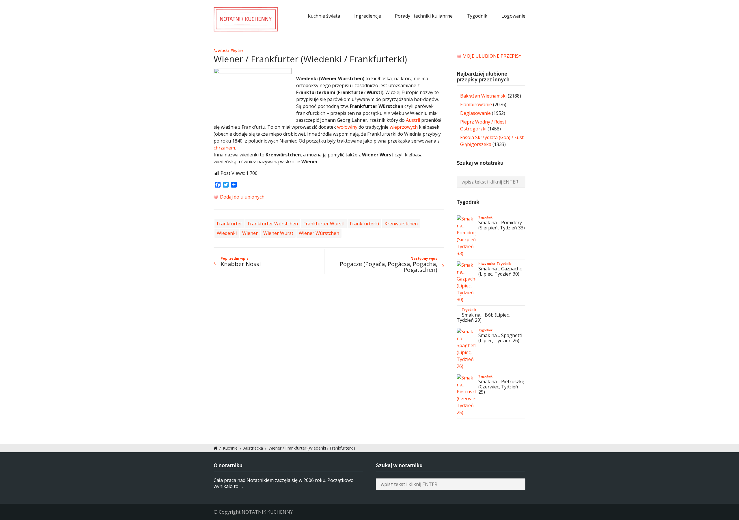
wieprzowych (404, 127)
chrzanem (224, 148)
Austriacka (221, 50)
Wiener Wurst (278, 233)
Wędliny (237, 50)
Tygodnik (477, 16)
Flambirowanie (476, 104)
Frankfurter (229, 223)
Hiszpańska (486, 263)
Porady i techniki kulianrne (424, 16)
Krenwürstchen (401, 223)
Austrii (413, 120)
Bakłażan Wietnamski (483, 96)
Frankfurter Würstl (323, 223)
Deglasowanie (475, 113)
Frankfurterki (364, 223)
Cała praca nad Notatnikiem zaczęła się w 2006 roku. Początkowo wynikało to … (284, 483)
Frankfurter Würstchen (273, 223)
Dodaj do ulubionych (241, 197)
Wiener (250, 233)
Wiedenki (227, 233)
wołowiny (347, 127)
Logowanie (513, 16)
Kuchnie (230, 448)
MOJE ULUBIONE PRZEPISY (491, 56)
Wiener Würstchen (319, 233)
